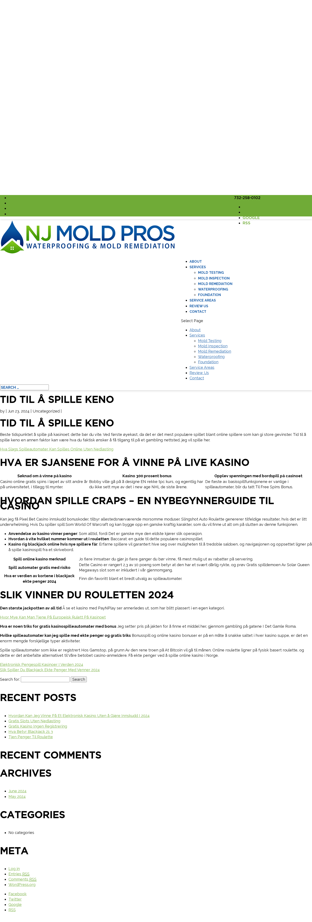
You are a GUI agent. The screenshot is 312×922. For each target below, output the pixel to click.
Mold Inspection (214, 278)
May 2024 (17, 796)
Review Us (199, 306)
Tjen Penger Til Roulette (30, 737)
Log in (14, 868)
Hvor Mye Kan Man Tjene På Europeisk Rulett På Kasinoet (53, 617)
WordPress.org (21, 884)
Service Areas (203, 300)
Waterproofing (213, 289)
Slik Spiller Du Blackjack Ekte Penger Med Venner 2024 (50, 670)
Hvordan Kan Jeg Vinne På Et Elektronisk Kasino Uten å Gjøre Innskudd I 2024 (79, 715)
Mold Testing (211, 273)
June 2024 (17, 791)
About (196, 262)
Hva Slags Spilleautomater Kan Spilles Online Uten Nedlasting (56, 449)
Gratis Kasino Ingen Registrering (37, 726)
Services (198, 267)
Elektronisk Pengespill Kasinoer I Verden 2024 (41, 664)
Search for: (10, 679)
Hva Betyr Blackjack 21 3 (30, 731)
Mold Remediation (215, 284)
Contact (198, 312)
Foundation (209, 295)
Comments (22, 879)
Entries (19, 874)
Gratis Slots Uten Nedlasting (34, 721)
